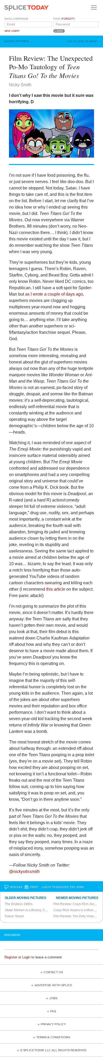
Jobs (53, 998)
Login (26, 957)
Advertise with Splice (53, 985)
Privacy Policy (53, 1024)
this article (55, 589)
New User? (12, 31)
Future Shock (14, 916)
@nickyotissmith (24, 871)
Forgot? (68, 18)
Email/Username (16, 18)
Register (10, 957)
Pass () (64, 18)
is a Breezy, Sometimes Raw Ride (39, 910)
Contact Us (53, 972)
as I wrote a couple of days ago (54, 294)
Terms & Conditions (53, 1037)
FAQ (53, 1011)
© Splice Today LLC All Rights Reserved (53, 1050)
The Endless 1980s (18, 904)
